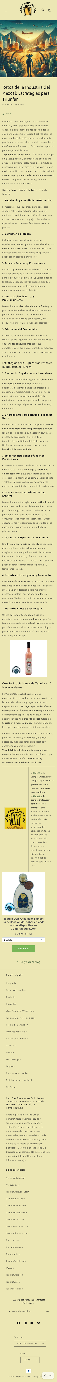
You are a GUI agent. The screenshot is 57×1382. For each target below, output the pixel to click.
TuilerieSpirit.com (14, 1288)
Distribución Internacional (19, 1080)
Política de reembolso (17, 1038)
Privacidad (11, 1004)
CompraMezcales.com (17, 1212)
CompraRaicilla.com (16, 1261)
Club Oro (37, 773)
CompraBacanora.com (17, 1226)
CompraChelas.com (15, 1198)
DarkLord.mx (12, 1240)
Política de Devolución (17, 1024)
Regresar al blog (30, 962)
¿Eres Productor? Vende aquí (20, 1011)
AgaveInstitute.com (15, 1178)
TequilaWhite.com (15, 1274)
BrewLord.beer (13, 1254)
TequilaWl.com (13, 1281)
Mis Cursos (11, 1087)
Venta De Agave (13, 1059)
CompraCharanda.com (17, 1233)
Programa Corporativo (17, 1073)
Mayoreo (10, 1052)
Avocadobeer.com (15, 1247)
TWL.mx (10, 1267)
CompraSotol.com (15, 1219)
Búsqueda (11, 983)
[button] (6, 10)
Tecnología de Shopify (39, 1376)
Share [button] (8, 113)
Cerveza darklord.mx (16, 990)
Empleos (10, 1066)
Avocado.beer (12, 1184)
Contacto (10, 997)
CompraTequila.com (16, 1205)
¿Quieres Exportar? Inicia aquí (20, 1017)
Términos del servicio (16, 1031)
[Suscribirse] (47, 1311)
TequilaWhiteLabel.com (17, 1191)
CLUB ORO (11, 1045)
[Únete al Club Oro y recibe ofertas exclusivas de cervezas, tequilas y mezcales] (15, 829)
